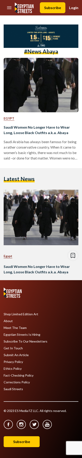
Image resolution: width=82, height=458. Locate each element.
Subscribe (52, 7)
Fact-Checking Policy (18, 375)
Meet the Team (15, 328)
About (8, 321)
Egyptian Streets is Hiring (22, 334)
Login (73, 7)
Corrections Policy (17, 382)
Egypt (9, 118)
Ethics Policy (13, 368)
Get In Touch (13, 348)
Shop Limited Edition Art (21, 314)
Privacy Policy (13, 362)
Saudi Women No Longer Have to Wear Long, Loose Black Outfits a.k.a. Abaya (37, 130)
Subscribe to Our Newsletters (25, 341)
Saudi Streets (13, 389)
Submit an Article (16, 355)
